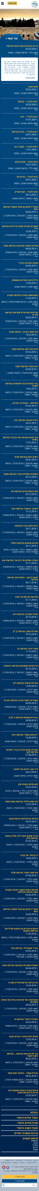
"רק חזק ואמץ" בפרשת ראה (25, 734)
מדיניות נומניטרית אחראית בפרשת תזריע (21, 313)
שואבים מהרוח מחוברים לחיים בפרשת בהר (20, 227)
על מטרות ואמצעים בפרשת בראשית (21, 665)
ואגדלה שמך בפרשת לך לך (25, 631)
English (15, 1163)
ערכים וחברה (10, 215)
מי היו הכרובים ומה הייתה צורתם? (22, 45)
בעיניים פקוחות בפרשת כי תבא (23, 717)
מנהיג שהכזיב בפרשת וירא (25, 614)
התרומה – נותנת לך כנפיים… (24, 402)
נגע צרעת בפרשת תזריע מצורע (23, 982)
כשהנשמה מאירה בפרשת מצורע (22, 295)
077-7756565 (33, 1171)
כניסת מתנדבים (5, 1163)
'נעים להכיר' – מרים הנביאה (25, 131)
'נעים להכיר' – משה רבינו (26, 146)
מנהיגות (21, 215)
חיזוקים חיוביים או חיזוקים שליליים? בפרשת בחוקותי (21, 929)
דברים (30, 689)
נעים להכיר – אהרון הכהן (26, 161)
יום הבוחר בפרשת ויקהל (26, 366)
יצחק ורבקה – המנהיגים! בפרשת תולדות (22, 578)
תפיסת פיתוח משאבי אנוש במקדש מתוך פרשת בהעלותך (21, 890)
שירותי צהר (28, 1160)
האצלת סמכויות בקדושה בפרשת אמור (20, 965)
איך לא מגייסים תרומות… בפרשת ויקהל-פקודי (22, 1054)
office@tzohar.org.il (31, 1169)
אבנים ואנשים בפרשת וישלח (24, 542)
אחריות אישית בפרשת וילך (25, 683)
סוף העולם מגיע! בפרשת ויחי (24, 491)
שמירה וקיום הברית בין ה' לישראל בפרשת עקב (22, 750)
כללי (31, 52)
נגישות (22, 1163)
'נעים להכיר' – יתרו (29, 116)
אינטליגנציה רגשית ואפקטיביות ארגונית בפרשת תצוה (23, 1091)
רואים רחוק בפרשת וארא (26, 456)
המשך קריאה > (30, 78)
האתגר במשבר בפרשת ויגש (25, 508)
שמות (10, 52)
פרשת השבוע (21, 52)
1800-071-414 (16, 1171)
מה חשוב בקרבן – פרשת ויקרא (23, 331)
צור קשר (12, 38)
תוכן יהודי (20, 956)
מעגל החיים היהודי (27, 1117)
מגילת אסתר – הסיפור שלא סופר (23, 1073)
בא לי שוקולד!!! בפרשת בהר (24, 948)
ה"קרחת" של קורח (29, 855)
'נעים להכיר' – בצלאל (28, 101)
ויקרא (30, 235)
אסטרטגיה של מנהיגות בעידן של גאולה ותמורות (19, 1000)
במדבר (30, 215)
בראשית (29, 198)
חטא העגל (33, 86)
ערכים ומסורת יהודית (17, 301)
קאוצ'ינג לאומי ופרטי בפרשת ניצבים (21, 700)
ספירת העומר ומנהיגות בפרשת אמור (20, 245)
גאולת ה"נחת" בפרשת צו (26, 1019)
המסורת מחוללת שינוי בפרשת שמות (21, 474)
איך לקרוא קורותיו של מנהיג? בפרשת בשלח (20, 438)
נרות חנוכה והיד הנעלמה (26, 525)
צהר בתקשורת (9, 1160)
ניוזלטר (34, 1112)
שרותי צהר (20, 1181)
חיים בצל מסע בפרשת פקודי (24, 349)
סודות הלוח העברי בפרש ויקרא (23, 1036)
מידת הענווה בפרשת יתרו (26, 420)
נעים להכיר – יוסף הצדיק (26, 191)
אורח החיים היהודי (27, 1123)
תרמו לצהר (12, 3)
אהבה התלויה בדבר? (28, 262)
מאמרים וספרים (31, 1163)
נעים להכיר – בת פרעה (27, 176)
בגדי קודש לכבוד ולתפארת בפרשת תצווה (21, 384)
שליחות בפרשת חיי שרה (26, 596)
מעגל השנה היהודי (27, 1128)
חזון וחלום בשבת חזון (28, 784)
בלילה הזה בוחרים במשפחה (24, 280)
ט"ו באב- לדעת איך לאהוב (26, 769)
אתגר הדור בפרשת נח (27, 648)
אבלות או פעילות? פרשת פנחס (23, 818)
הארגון (36, 1160)
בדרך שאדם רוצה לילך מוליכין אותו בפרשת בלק (21, 837)
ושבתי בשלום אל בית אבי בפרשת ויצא (20, 560)
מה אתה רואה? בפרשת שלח (24, 872)
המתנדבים (19, 1160)
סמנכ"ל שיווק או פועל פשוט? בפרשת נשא (20, 208)
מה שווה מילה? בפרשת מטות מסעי (21, 801)
